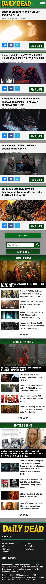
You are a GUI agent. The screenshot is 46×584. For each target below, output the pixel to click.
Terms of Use (30, 579)
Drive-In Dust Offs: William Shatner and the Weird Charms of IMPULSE (32, 377)
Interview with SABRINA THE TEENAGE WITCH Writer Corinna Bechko (31, 399)
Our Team (28, 543)
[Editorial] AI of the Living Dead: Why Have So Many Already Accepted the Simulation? (31, 506)
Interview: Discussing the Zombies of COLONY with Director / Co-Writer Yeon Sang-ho (32, 409)
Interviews (7, 552)
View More (23, 334)
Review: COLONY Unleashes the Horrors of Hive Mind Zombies (22, 285)
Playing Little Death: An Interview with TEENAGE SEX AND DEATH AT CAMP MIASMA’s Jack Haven (21, 101)
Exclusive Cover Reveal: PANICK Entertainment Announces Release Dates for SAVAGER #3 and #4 (22, 192)
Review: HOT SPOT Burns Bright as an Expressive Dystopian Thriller (31, 304)
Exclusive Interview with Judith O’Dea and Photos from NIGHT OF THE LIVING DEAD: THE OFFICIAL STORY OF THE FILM (22, 453)
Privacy (20, 579)
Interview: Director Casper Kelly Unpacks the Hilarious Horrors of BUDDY (21, 368)
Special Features (23, 342)
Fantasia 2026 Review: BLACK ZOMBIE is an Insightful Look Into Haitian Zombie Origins (32, 325)
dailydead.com (26, 575)
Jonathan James (19, 19)
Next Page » (23, 235)
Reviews (6, 549)
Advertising (29, 549)
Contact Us (29, 546)
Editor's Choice (23, 425)
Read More (36, 46)
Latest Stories (8, 543)
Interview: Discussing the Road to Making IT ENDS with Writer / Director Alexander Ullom (32, 388)
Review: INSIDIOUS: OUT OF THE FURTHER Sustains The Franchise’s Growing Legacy (32, 315)
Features (6, 546)
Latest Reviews (23, 258)
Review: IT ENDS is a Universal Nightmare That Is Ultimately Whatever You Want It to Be (31, 294)
